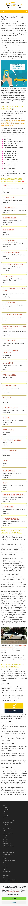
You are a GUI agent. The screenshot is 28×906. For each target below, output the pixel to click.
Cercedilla (5, 824)
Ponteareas (5, 875)
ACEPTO (14, 898)
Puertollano (5, 864)
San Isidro (5, 841)
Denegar (14, 902)
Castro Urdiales (6, 877)
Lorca (4, 858)
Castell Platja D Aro (7, 871)
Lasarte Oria (6, 809)
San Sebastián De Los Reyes (9, 879)
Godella (5, 807)
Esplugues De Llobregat (8, 852)
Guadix (4, 805)
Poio (4, 856)
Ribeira (4, 862)
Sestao (4, 811)
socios (3, 889)
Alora (4, 813)
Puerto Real (5, 882)
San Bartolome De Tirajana (9, 820)
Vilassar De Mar (6, 818)
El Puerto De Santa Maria (8, 845)
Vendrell (5, 837)
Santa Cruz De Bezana (8, 822)
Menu (2, 11)
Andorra (5, 847)
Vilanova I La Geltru (7, 854)
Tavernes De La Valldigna (9, 860)
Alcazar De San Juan (7, 833)
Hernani (5, 867)
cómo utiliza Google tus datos (13, 891)
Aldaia (4, 830)
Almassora (5, 839)
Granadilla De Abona (7, 828)
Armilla (4, 869)
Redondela (5, 815)
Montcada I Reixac (7, 843)
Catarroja (5, 835)
